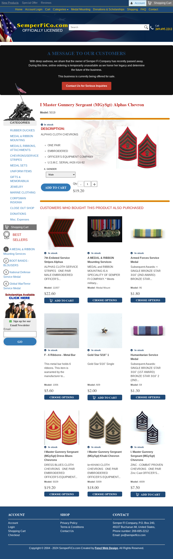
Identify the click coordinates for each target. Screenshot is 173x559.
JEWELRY (16, 186)
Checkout (14, 535)
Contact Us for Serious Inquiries (86, 85)
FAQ (143, 9)
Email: (7, 329)
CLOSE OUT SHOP (22, 208)
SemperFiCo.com (69, 548)
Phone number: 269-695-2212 (131, 531)
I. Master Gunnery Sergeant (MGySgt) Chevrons (143, 455)
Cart (47, 9)
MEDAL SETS (18, 165)
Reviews (46, 2)
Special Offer (30, 2)
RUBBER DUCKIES (22, 130)
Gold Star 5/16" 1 (98, 355)
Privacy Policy (68, 523)
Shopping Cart (17, 531)
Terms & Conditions (72, 527)
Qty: (75, 183)
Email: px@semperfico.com (129, 535)
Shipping (132, 9)
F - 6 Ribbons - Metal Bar (60, 355)
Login (11, 527)
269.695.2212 (163, 29)
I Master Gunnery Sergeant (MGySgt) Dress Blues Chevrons (61, 455)
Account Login (33, 9)
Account (13, 523)
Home (18, 9)
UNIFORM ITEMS (21, 171)
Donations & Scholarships (108, 9)
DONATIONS (18, 213)
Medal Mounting (80, 9)
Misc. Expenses (19, 219)
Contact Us (67, 531)
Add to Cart (55, 187)
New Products (10, 2)
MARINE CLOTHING (22, 192)
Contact (153, 9)
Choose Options (105, 300)
